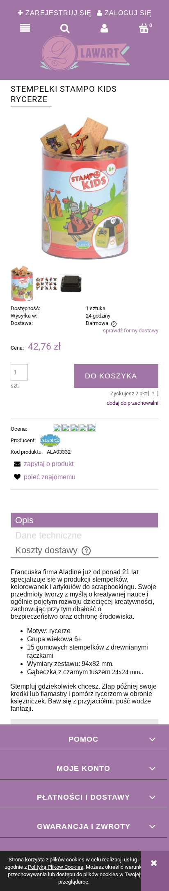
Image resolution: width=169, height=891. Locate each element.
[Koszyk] (144, 28)
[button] (25, 28)
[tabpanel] (84, 640)
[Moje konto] (104, 28)
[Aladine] (50, 440)
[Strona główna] (84, 52)
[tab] (84, 520)
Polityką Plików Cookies (55, 867)
